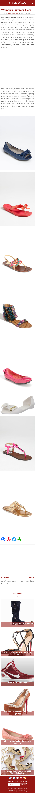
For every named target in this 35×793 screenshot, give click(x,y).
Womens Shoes (15, 13)
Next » (31, 577)
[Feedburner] (24, 778)
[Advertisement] (17, 68)
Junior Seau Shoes (27, 581)
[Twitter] (14, 778)
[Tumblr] (17, 778)
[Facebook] (10, 778)
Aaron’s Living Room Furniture (8, 582)
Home (9, 13)
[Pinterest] (21, 778)
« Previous (5, 577)
